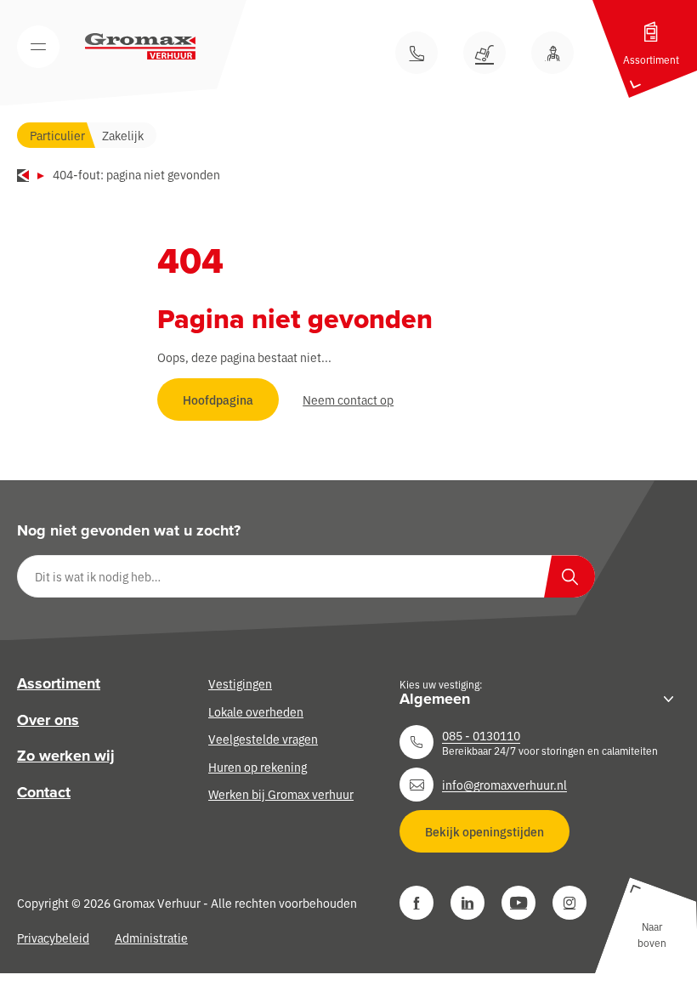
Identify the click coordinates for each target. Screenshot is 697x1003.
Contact (44, 792)
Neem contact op (348, 399)
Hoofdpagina (218, 399)
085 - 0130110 (481, 735)
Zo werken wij (66, 756)
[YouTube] (519, 903)
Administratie (151, 937)
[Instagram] (569, 903)
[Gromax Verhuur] (140, 46)
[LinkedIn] (467, 903)
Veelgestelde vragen (263, 738)
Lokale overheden (255, 711)
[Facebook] (417, 903)
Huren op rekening (257, 766)
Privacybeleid (53, 937)
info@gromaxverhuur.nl (504, 784)
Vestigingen (240, 683)
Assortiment (58, 683)
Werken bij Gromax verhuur (281, 793)
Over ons (48, 720)
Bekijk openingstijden (484, 831)
